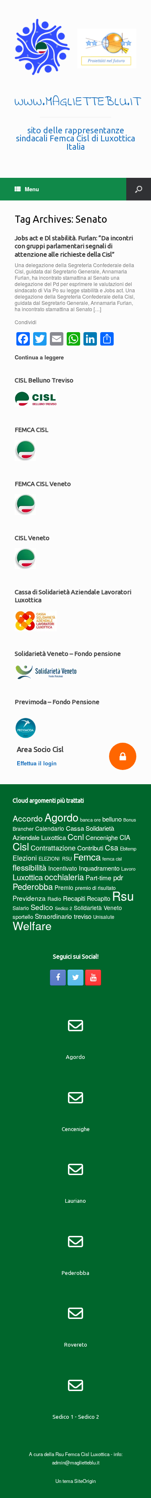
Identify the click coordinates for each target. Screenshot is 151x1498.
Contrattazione (53, 848)
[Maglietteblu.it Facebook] (58, 978)
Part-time (99, 877)
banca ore (90, 819)
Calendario (49, 828)
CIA (125, 837)
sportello (23, 917)
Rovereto (75, 1344)
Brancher (23, 828)
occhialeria (64, 877)
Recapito (98, 898)
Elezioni (25, 858)
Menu (32, 189)
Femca (87, 856)
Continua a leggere (40, 357)
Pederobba (33, 886)
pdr (118, 877)
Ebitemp (128, 848)
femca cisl (112, 859)
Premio (64, 887)
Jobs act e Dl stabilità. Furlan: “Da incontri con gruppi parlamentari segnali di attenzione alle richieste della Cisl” (74, 246)
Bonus (129, 820)
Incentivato (62, 868)
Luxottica (28, 876)
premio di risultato (95, 887)
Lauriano (75, 1201)
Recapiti (74, 898)
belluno (112, 818)
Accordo (28, 818)
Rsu (123, 895)
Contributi (90, 847)
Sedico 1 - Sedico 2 (75, 1417)
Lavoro (128, 868)
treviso (82, 916)
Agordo (61, 816)
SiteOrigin (85, 1480)
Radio (54, 898)
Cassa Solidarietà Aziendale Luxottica (63, 833)
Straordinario (53, 916)
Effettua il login (37, 763)
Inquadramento (99, 867)
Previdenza (29, 897)
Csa (111, 847)
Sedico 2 (63, 908)
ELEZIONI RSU (55, 858)
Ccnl (76, 836)
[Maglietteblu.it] (75, 47)
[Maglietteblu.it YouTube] (93, 978)
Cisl (21, 846)
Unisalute (104, 916)
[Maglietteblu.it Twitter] (75, 978)
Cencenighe (102, 837)
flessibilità (30, 867)
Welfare (32, 925)
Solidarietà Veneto (98, 907)
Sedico (42, 907)
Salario (21, 907)
